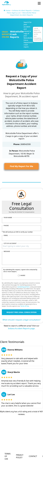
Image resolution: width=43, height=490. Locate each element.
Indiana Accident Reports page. (21, 328)
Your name (8, 217)
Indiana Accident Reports (22, 10)
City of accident (10, 243)
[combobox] (21, 246)
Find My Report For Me (21, 166)
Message (7, 251)
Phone (6, 225)
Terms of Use (24, 306)
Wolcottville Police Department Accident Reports (23, 14)
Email (6, 235)
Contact (33, 456)
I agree (22, 275)
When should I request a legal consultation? (21, 320)
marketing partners (23, 287)
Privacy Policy (19, 456)
